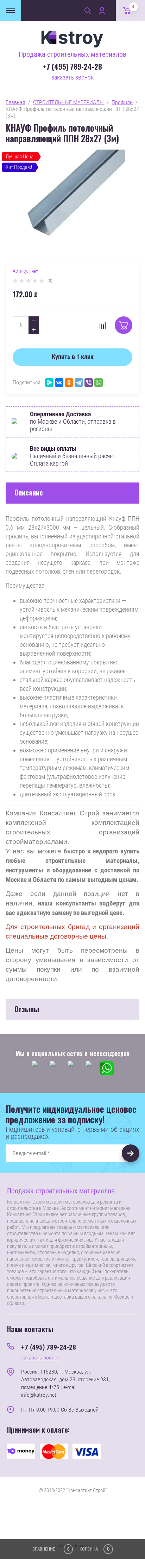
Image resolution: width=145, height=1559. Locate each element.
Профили (122, 102)
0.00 (133, 7)
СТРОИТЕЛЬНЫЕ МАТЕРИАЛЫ (68, 102)
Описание (28, 492)
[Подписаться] (130, 1153)
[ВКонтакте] (59, 382)
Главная (15, 102)
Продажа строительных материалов (72, 54)
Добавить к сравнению (102, 325)
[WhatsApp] (98, 382)
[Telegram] (79, 382)
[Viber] (88, 382)
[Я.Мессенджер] (49, 382)
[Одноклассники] (69, 382)
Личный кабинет (102, 10)
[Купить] (123, 325)
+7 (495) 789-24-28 (72, 66)
